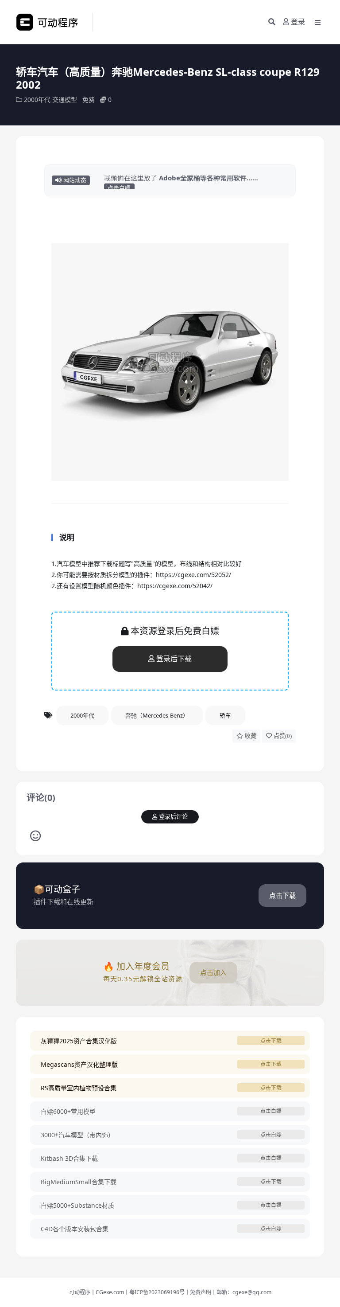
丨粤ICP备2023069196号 (154, 1292)
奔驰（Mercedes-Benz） (157, 715)
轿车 (225, 715)
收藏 (250, 736)
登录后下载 (174, 659)
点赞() (283, 736)
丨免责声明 (198, 1292)
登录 (298, 22)
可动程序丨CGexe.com (96, 1292)
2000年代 (37, 99)
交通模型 (64, 99)
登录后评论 (173, 816)
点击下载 (282, 895)
